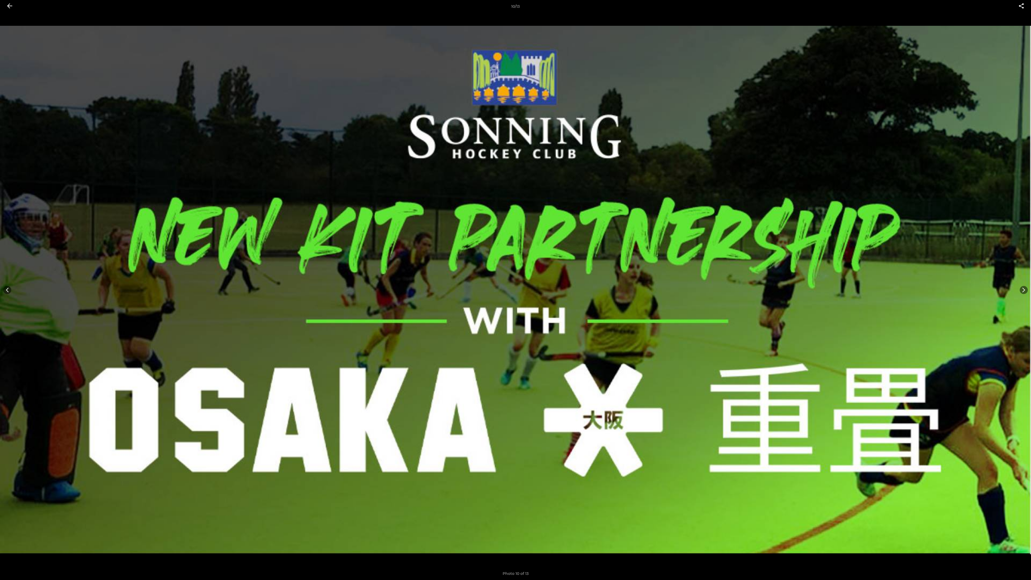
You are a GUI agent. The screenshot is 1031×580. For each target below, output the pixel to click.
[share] (1021, 6)
